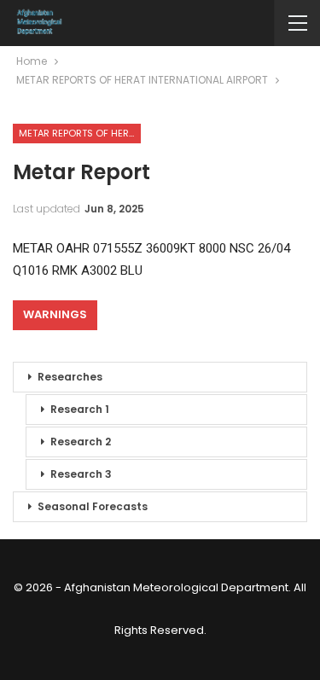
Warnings (55, 314)
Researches (70, 376)
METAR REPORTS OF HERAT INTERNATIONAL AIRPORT (80, 133)
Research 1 (79, 409)
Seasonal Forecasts (93, 506)
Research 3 (81, 474)
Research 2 (80, 441)
